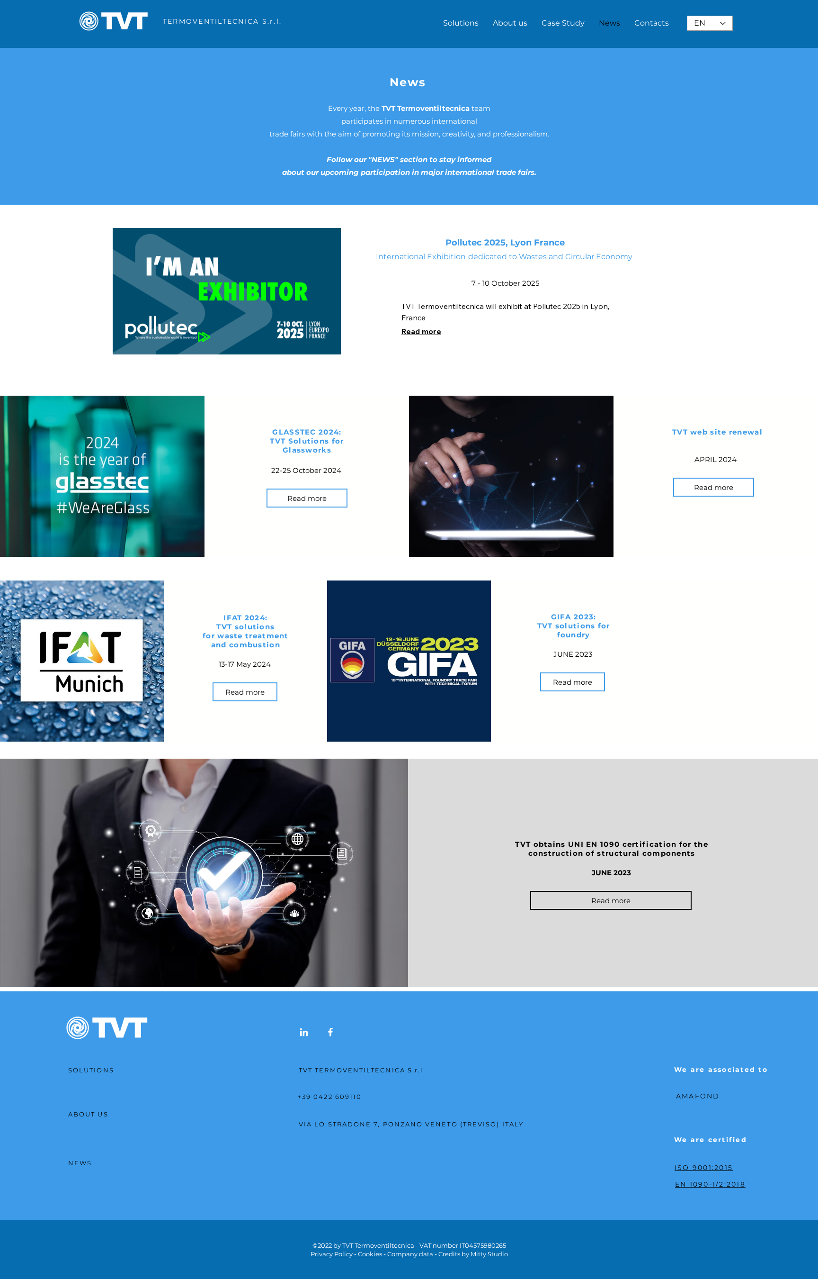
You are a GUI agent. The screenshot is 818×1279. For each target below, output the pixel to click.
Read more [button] (421, 331)
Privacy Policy (332, 1254)
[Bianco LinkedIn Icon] (304, 1032)
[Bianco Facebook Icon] (330, 1032)
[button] (307, 498)
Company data (411, 1254)
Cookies (370, 1254)
